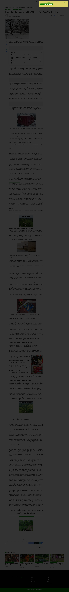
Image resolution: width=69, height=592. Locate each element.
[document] (34, 296)
